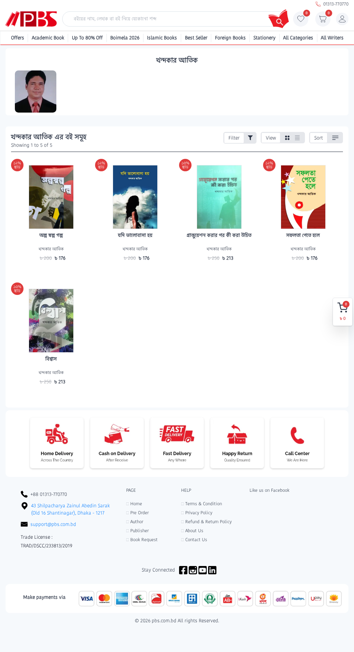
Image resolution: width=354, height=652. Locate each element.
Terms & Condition (201, 503)
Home (134, 503)
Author (134, 521)
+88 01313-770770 (48, 494)
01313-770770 (335, 4)
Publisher (137, 530)
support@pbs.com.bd (53, 524)
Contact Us (194, 539)
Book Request (142, 539)
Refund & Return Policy (206, 521)
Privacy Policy (196, 512)
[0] (300, 20)
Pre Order (137, 512)
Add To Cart (51, 271)
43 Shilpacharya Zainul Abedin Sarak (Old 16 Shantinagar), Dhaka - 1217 (70, 509)
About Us (192, 530)
